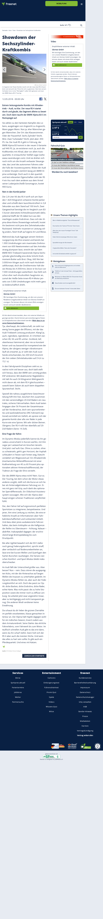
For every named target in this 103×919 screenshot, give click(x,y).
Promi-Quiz (51, 692)
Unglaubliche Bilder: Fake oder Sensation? (64, 248)
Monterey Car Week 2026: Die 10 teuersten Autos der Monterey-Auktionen (68, 277)
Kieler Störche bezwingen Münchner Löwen (65, 237)
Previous (4, 69)
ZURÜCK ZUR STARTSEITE (34, 656)
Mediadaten (85, 721)
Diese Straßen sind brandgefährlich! (65, 283)
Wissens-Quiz (51, 707)
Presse (85, 716)
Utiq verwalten (85, 702)
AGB (85, 707)
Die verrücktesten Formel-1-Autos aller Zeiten (67, 288)
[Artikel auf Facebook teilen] (41, 99)
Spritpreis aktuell (18, 683)
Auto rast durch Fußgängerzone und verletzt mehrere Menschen (67, 266)
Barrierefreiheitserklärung (85, 683)
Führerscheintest (51, 687)
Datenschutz (85, 692)
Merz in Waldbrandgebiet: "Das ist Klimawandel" (66, 220)
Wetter (18, 697)
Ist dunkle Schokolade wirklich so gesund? (64, 253)
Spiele (51, 697)
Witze (51, 711)
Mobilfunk (61, 3)
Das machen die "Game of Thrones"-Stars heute (66, 226)
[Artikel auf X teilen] (45, 99)
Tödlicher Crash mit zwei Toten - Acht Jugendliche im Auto (68, 272)
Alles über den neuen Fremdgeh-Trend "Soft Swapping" (65, 231)
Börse (17, 678)
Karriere (85, 726)
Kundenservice (85, 678)
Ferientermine (18, 687)
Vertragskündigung (85, 730)
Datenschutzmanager (85, 697)
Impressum (85, 687)
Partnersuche (18, 702)
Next (44, 69)
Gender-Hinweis (85, 711)
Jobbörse (18, 692)
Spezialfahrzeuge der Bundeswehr (62, 242)
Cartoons (51, 678)
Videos (51, 702)
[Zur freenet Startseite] (8, 3)
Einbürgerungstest (51, 683)
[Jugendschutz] (51, 756)
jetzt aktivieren (12, 308)
